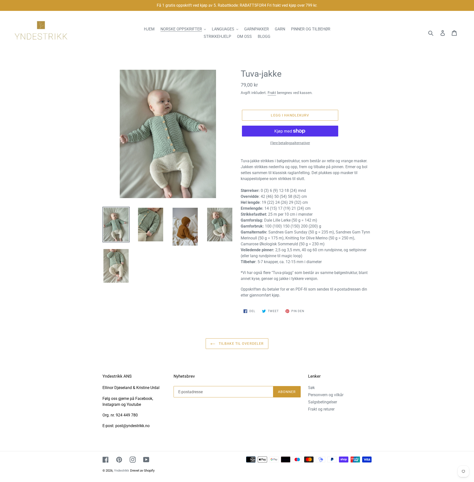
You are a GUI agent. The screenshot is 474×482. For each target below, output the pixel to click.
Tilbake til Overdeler (241, 343)
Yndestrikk (121, 470)
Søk (311, 387)
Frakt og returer (321, 409)
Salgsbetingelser (322, 402)
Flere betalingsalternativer (290, 143)
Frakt (272, 93)
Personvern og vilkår (325, 394)
